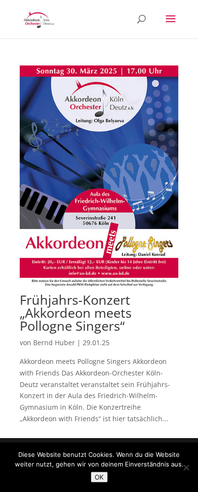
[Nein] (186, 467)
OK (99, 477)
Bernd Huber (54, 342)
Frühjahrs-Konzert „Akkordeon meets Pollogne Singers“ (76, 313)
